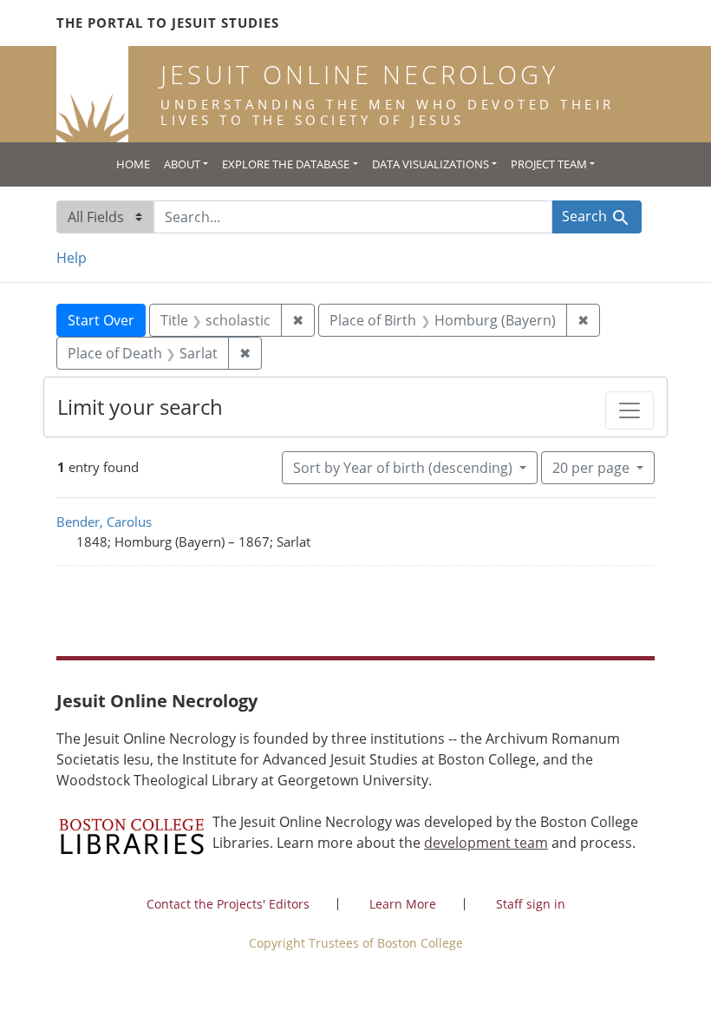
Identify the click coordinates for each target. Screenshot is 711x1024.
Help (71, 257)
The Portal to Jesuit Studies (167, 22)
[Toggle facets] (629, 410)
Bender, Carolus (104, 521)
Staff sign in (530, 904)
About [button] (182, 164)
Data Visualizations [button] (430, 164)
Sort (402, 467)
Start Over (101, 320)
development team (486, 842)
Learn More (402, 904)
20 (590, 467)
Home (133, 164)
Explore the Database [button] (285, 164)
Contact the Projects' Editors (228, 904)
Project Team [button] (549, 164)
